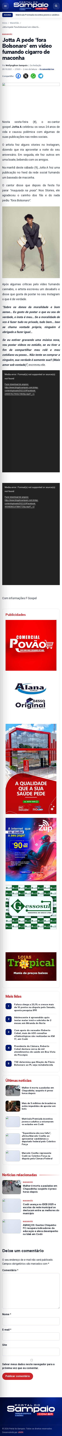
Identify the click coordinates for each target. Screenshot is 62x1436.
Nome (6, 1314)
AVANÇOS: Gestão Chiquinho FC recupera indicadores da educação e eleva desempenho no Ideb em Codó (40, 1230)
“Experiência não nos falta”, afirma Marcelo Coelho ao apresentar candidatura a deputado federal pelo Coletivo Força (39, 1139)
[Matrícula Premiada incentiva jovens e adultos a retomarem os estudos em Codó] (13, 1121)
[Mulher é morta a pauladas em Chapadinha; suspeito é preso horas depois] (13, 1090)
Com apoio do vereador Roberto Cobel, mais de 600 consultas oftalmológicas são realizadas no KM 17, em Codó (34, 1034)
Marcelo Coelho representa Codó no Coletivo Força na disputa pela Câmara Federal (37, 1156)
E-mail (6, 1329)
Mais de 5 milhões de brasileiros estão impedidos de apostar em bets (39, 1106)
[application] (31, 421)
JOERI (20, 1432)
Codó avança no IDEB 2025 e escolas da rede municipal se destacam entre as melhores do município (41, 1209)
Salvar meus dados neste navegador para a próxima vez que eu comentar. (28, 1366)
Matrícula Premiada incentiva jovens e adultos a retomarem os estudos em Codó (38, 1121)
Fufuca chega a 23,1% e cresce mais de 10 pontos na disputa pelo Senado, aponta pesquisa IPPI (34, 1007)
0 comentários (47, 69)
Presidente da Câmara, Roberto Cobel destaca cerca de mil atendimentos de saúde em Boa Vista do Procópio (34, 1050)
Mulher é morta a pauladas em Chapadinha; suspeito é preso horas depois (38, 1090)
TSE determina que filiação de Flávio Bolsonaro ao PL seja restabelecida (34, 1063)
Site (4, 1344)
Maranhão (14, 23)
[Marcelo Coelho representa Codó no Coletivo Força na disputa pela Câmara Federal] (13, 1155)
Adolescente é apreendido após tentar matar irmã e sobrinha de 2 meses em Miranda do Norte (32, 1020)
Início (4, 23)
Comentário (10, 1270)
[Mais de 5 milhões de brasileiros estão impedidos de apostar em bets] (13, 1106)
